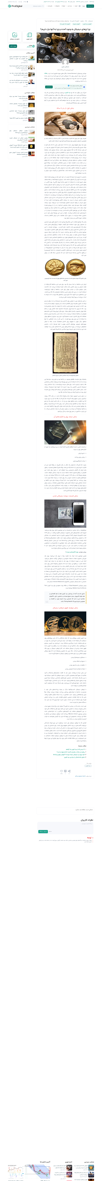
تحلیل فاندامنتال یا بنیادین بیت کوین (74, 757)
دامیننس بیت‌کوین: (84, 1)
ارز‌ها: (93, 1)
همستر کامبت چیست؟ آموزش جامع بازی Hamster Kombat (18, 153)
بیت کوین (67, 93)
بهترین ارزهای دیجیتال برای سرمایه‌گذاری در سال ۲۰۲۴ (18, 132)
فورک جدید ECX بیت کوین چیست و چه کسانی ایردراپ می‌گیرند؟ (18, 67)
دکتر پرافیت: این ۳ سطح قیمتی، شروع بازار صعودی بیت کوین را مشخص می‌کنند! (18, 59)
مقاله (45, 73)
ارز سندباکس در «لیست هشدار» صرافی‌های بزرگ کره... (60, 1175)
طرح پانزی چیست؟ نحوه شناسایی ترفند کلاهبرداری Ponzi (18, 112)
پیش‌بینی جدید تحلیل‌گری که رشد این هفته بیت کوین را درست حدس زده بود (18, 82)
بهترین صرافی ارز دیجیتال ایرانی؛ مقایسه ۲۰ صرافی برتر (18, 139)
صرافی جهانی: (72, 1)
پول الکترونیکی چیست (72, 552)
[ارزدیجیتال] (15, 6)
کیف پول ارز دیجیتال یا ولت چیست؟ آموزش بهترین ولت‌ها (69, 755)
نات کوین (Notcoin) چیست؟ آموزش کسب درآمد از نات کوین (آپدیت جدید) (18, 146)
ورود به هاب (13, 46)
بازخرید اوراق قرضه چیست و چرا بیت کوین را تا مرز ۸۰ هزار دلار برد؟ (18, 74)
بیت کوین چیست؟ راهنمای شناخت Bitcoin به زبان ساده (18, 105)
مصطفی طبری (65, 67)
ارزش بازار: (65, 1)
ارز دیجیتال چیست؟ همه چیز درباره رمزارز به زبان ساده (18, 97)
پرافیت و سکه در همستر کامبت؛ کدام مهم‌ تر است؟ (71, 752)
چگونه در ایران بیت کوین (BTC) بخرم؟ (19, 118)
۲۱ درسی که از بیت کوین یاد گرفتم (75, 749)
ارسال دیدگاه (43, 832)
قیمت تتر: (52, 1)
